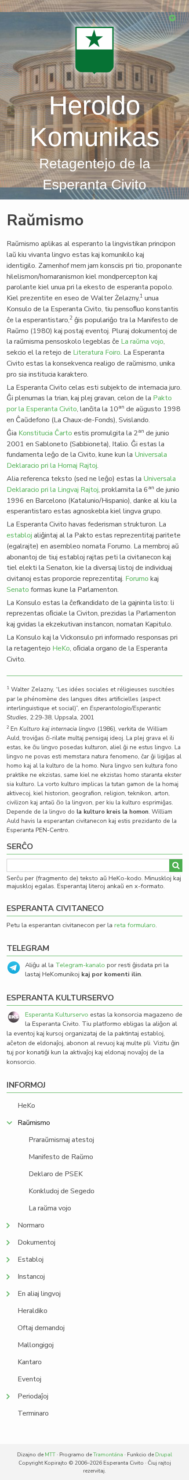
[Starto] (94, 50)
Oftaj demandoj (41, 1328)
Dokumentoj (36, 1242)
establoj (19, 535)
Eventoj (29, 1379)
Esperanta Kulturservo (56, 1014)
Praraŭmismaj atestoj (61, 1140)
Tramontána (108, 1454)
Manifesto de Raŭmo (61, 1157)
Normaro (31, 1225)
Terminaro (33, 1413)
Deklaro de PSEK (56, 1174)
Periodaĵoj (33, 1396)
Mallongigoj (36, 1345)
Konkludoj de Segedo (61, 1191)
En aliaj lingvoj (39, 1294)
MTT (50, 1454)
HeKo (61, 648)
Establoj (31, 1259)
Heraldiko (32, 1311)
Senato (18, 589)
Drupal (163, 1454)
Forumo (137, 578)
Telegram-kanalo (80, 965)
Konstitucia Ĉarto (45, 433)
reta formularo (135, 925)
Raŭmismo (34, 1123)
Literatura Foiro (96, 352)
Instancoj (31, 1276)
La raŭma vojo (142, 341)
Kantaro (30, 1362)
